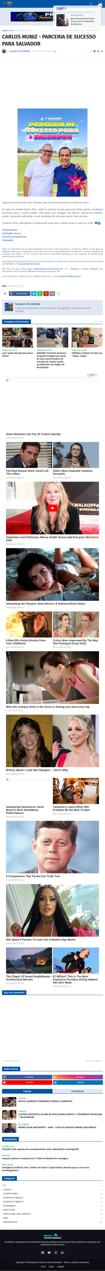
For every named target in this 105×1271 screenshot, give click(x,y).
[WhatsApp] (102, 51)
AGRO (53, 1218)
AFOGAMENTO (53, 1206)
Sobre (51, 1266)
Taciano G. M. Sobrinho (27, 304)
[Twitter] (98, 51)
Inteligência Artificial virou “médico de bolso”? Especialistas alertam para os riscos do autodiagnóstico (45, 1169)
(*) (53, 1185)
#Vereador (7, 233)
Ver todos (99, 322)
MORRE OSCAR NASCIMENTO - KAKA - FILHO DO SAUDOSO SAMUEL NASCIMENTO (57, 1127)
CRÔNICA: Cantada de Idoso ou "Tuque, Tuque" (87, 354)
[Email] (52, 293)
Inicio (43, 1266)
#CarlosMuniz (9, 230)
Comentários (77, 1091)
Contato (60, 1266)
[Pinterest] (46, 293)
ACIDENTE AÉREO (53, 1193)
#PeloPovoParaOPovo (14, 236)
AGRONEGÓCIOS (53, 1222)
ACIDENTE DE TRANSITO (53, 1198)
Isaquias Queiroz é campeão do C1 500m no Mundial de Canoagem (35, 1158)
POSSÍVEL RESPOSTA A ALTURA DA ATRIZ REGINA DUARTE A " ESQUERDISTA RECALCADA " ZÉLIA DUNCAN (60, 1116)
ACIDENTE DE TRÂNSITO (53, 1202)
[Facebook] (94, 51)
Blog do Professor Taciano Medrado (46, 1262)
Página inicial (8, 31)
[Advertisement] (52, 79)
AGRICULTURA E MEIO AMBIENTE (53, 1214)
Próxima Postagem (93, 1061)
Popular (27, 1091)
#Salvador (7, 240)
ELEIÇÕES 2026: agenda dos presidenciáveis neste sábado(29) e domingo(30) (40, 1149)
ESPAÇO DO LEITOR (23, 31)
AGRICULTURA (53, 1210)
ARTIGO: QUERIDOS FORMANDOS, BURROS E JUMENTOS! (45, 1101)
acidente (53, 1189)
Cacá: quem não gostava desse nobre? (17, 354)
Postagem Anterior (11, 1061)
